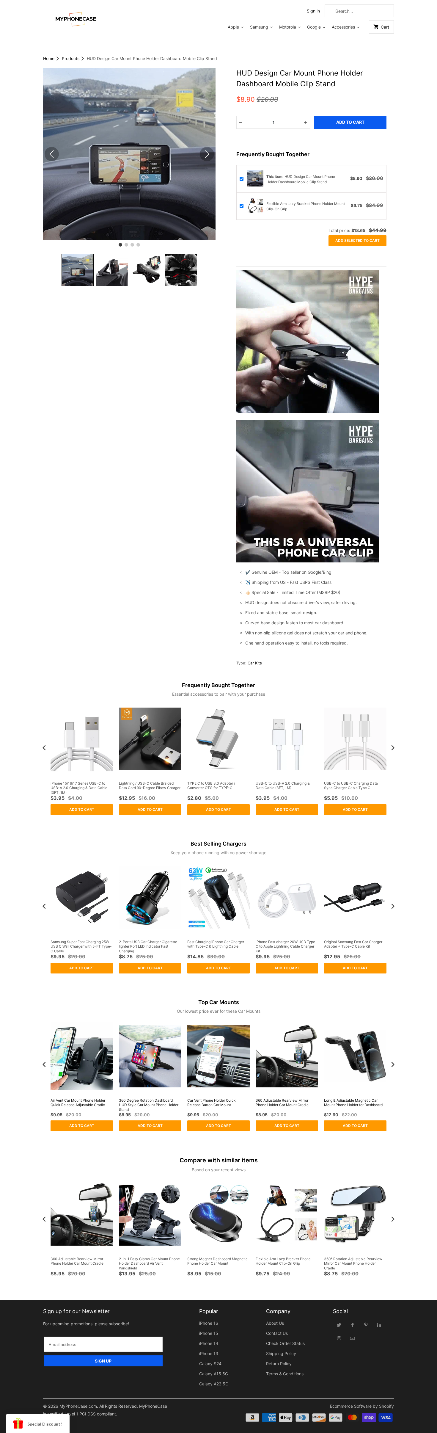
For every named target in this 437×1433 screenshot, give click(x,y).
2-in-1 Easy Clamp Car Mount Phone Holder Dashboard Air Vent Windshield (149, 1263)
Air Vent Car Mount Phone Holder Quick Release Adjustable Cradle (78, 1102)
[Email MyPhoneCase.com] (352, 1338)
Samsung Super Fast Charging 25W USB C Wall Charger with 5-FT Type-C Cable (81, 946)
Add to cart (81, 809)
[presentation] (44, 748)
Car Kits (255, 663)
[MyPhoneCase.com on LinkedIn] (379, 1324)
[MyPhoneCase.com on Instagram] (339, 1338)
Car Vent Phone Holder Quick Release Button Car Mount (211, 1102)
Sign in (313, 10)
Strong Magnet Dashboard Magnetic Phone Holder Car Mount (217, 1261)
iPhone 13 (208, 1353)
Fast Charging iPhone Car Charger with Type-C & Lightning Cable (215, 944)
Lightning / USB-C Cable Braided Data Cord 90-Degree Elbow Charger (149, 785)
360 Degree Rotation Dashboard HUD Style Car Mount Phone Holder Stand (148, 1105)
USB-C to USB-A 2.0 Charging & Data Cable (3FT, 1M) (283, 785)
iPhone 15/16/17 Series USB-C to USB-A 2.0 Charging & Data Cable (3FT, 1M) (79, 788)
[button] (78, 270)
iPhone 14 (208, 1343)
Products (70, 58)
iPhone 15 (208, 1333)
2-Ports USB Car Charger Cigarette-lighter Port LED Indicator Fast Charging (149, 946)
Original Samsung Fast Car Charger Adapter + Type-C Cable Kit (353, 944)
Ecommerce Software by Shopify (362, 1406)
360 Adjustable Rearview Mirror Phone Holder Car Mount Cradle (282, 1102)
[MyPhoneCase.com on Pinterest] (366, 1324)
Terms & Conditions (285, 1373)
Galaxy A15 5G (213, 1373)
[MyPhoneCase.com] (76, 17)
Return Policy (279, 1363)
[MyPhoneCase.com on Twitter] (339, 1324)
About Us (275, 1323)
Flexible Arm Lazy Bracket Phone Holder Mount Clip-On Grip (283, 1261)
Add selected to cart (357, 240)
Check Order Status (285, 1343)
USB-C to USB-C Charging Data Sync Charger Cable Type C (351, 785)
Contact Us (277, 1333)
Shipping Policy (281, 1353)
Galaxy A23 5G (213, 1383)
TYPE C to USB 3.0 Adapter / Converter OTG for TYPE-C (211, 785)
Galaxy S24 (210, 1363)
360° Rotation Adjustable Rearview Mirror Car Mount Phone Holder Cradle (353, 1263)
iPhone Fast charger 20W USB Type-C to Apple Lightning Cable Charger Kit (286, 946)
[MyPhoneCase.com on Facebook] (352, 1324)
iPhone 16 (208, 1323)
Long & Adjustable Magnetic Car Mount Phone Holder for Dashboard (353, 1102)
